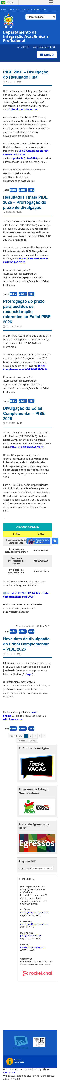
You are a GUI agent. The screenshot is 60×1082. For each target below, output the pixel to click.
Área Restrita (23, 47)
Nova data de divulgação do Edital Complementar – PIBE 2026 (26, 644)
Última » (33, 740)
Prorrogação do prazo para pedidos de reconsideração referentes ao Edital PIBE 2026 (27, 311)
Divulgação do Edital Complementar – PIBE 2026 (24, 413)
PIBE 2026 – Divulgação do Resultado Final (25, 74)
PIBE (31, 189)
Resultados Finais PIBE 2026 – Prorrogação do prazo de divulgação (25, 202)
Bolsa (13, 189)
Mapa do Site (40, 9)
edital (22, 189)
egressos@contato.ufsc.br (33, 947)
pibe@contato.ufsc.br (30, 935)
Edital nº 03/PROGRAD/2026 (26, 447)
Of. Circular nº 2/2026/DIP (22, 109)
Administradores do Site (44, 47)
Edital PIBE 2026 (12, 719)
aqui (29, 674)
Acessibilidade (7, 9)
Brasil (10, 2)
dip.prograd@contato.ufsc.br (34, 912)
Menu (48, 55)
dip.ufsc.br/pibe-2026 (24, 158)
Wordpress (9, 1072)
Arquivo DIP (25, 868)
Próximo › (22, 740)
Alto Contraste (24, 9)
